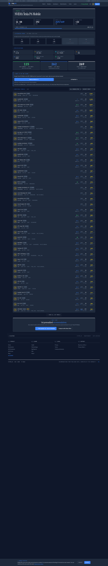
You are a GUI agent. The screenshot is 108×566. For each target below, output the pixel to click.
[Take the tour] (90, 4)
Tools (70, 4)
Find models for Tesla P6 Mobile (46, 328)
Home (9, 345)
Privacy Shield (84, 4)
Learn (75, 4)
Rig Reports (34, 349)
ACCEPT (87, 562)
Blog (9, 353)
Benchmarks (63, 4)
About (33, 353)
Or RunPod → (74, 79)
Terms (56, 347)
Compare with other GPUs (65, 328)
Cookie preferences (59, 349)
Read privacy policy (38, 564)
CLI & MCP (10, 355)
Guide (33, 345)
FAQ (32, 351)
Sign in (97, 4)
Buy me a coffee (82, 345)
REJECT (81, 562)
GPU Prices (10, 351)
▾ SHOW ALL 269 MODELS (53, 314)
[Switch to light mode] (93, 4)
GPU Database (11, 349)
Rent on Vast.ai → (34, 79)
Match (43, 4)
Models (49, 4)
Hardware (56, 4)
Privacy (56, 345)
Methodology (35, 347)
